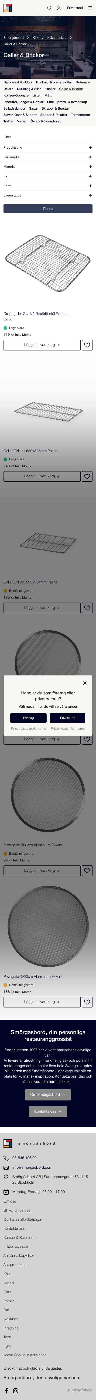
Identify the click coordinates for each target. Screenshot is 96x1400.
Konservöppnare (16, 95)
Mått (48, 95)
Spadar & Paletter (53, 115)
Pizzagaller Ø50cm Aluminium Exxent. (33, 977)
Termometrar (80, 115)
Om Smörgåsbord (45, 1094)
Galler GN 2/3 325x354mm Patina (30, 582)
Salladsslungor (14, 108)
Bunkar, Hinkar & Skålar (54, 82)
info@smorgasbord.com (32, 1167)
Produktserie (12, 147)
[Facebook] (6, 1390)
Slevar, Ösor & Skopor (20, 115)
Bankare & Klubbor (17, 82)
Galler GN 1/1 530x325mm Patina (30, 451)
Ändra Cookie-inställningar (24, 1355)
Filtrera (48, 209)
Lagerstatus (12, 195)
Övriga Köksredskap (46, 121)
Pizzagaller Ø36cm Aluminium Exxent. (33, 845)
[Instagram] (15, 1390)
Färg (6, 176)
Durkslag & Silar (29, 89)
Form (7, 186)
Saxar (33, 108)
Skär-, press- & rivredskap (67, 102)
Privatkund (75, 8)
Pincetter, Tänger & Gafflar (23, 102)
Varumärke (11, 157)
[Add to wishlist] (87, 345)
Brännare (83, 82)
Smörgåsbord (13, 37)
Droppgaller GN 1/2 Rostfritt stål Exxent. (35, 314)
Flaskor (50, 89)
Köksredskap (56, 37)
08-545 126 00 (24, 1158)
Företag (28, 717)
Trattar (8, 121)
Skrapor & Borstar (55, 108)
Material (9, 166)
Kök (35, 37)
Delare (8, 89)
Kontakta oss (45, 1111)
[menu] (90, 8)
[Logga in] (58, 8)
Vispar (22, 121)
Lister (36, 95)
